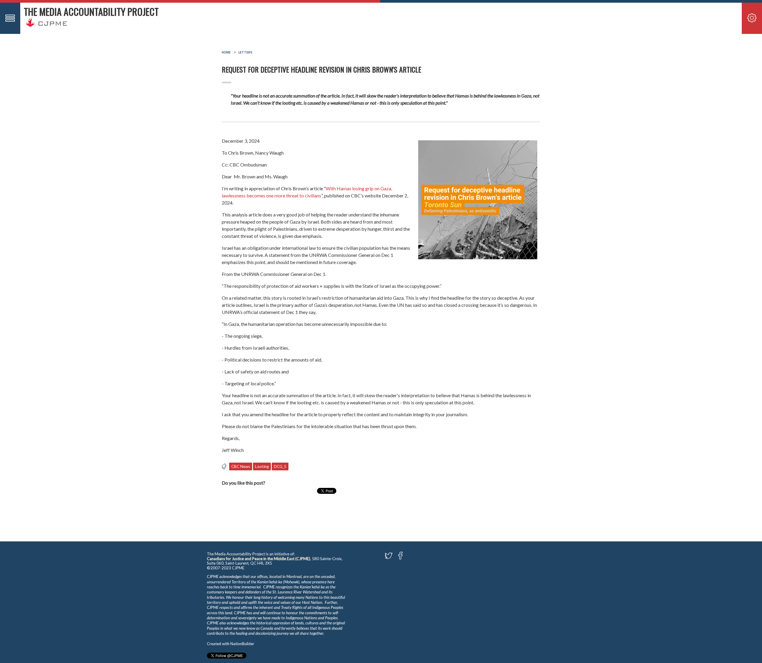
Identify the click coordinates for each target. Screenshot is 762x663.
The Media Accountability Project (91, 11)
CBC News (240, 466)
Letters (245, 52)
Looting (262, 466)
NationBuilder (242, 643)
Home (226, 52)
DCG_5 (280, 466)
